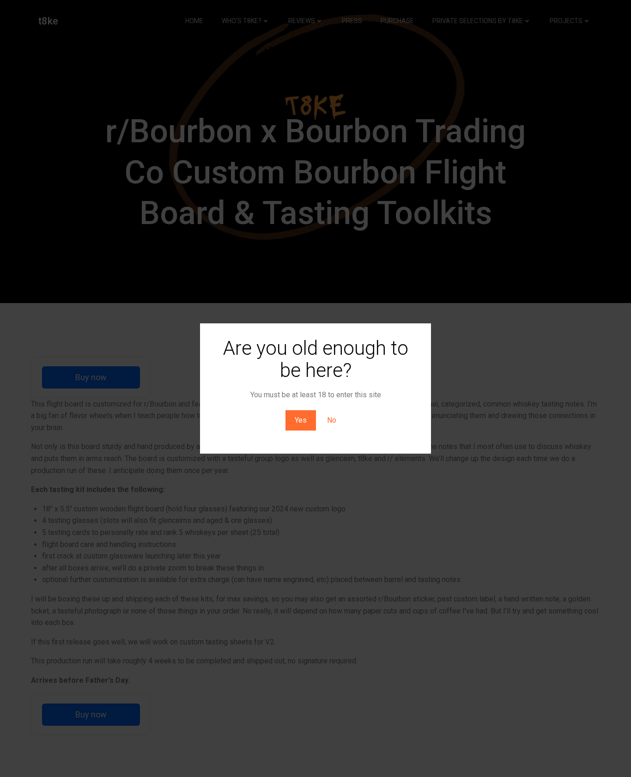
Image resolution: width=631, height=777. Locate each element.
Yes (301, 420)
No (331, 420)
